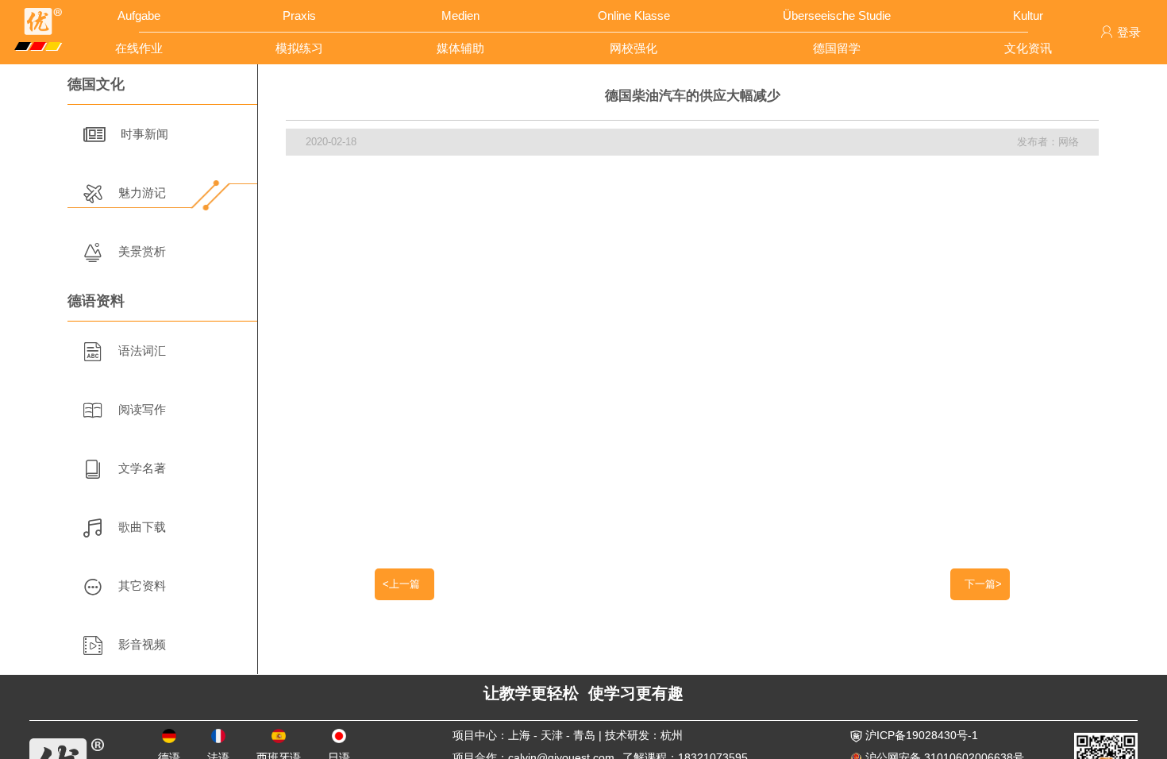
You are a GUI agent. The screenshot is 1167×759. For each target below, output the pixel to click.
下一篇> (980, 584)
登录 (1129, 32)
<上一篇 (404, 584)
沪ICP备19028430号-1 (920, 735)
